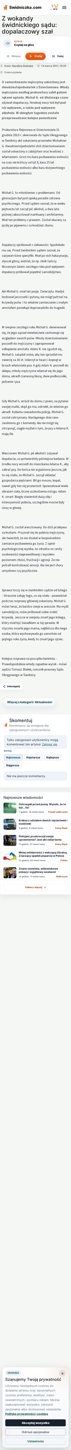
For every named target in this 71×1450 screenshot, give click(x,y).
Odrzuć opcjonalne (35, 1432)
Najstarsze (33, 757)
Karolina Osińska (22, 65)
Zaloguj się (49, 744)
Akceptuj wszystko (36, 1423)
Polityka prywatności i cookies (26, 1414)
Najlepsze (52, 757)
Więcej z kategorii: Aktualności (29, 702)
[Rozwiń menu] (64, 7)
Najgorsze (12, 765)
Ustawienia (35, 1441)
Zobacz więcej (35, 887)
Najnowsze (13, 757)
